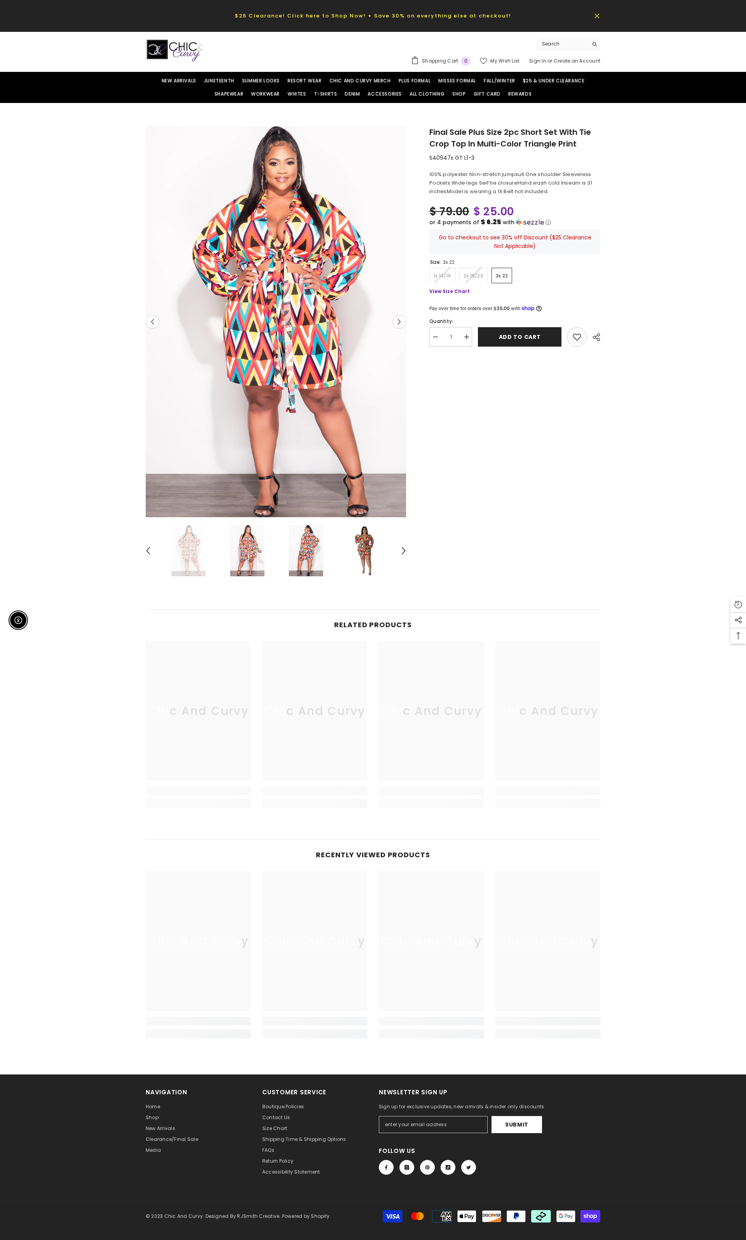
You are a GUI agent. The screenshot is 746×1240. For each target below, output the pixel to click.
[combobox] (563, 44)
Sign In (538, 61)
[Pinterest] (427, 1167)
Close (597, 15)
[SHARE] (593, 337)
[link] (198, 791)
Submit (516, 1124)
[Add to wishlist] (577, 337)
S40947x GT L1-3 (451, 158)
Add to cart (520, 337)
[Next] (399, 321)
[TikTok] (448, 1167)
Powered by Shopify (305, 1216)
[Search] (569, 44)
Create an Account (577, 61)
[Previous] (152, 321)
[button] (514, 222)
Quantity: (441, 321)
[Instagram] (406, 1167)
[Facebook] (386, 1167)
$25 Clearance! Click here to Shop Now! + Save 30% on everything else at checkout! (373, 15)
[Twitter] (468, 1167)
